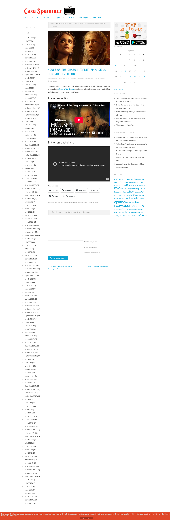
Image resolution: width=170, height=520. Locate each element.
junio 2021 (28, 245)
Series (25, 17)
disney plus (136, 188)
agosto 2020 (29, 279)
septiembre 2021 (31, 235)
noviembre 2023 (31, 148)
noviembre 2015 (31, 469)
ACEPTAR (86, 518)
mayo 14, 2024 (64, 78)
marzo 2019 (29, 336)
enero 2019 (29, 342)
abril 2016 (28, 453)
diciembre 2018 (30, 346)
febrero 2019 (29, 339)
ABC (116, 179)
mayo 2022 (29, 208)
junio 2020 (28, 285)
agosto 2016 (29, 439)
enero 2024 (29, 141)
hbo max (60, 202)
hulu (142, 191)
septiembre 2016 (31, 436)
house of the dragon (70, 202)
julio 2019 (28, 322)
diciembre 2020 (30, 265)
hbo (56, 202)
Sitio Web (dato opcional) (92, 252)
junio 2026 (28, 44)
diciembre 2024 (30, 104)
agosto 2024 (29, 118)
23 (130, 76)
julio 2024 (28, 121)
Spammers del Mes (135, 209)
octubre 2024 (29, 111)
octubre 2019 (29, 312)
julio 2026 (28, 41)
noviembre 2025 (31, 68)
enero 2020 (29, 302)
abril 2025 (28, 91)
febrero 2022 (29, 218)
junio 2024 (28, 125)
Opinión (59, 17)
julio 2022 (28, 202)
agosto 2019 (29, 319)
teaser (121, 212)
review (135, 202)
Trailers (90, 202)
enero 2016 (29, 463)
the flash (136, 212)
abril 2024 (28, 131)
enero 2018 (29, 382)
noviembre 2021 (31, 228)
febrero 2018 (29, 379)
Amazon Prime (133, 179)
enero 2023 (29, 182)
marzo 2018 (29, 376)
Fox (144, 188)
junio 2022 (28, 205)
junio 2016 (28, 446)
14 (121, 71)
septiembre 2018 (31, 356)
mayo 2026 (29, 48)
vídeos (95, 202)
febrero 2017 (29, 419)
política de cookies (151, 514)
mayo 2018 (29, 369)
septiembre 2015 (31, 476)
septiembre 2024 (31, 115)
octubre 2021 (29, 232)
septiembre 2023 (31, 155)
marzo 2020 (29, 295)
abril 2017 (28, 413)
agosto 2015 (29, 480)
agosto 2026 (29, 38)
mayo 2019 (29, 329)
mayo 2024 (29, 128)
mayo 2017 (29, 409)
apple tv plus (138, 182)
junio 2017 (28, 406)
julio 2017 (28, 402)
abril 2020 (28, 292)
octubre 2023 (29, 151)
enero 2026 (29, 61)
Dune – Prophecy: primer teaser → (99, 266)
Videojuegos (83, 17)
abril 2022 (28, 212)
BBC (120, 185)
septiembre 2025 (31, 74)
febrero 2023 (29, 178)
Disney (129, 189)
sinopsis (125, 209)
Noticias (46, 17)
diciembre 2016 (30, 426)
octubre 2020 (29, 272)
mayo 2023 (29, 168)
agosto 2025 (29, 78)
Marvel (134, 194)
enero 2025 (29, 101)
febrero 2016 (29, 459)
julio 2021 (28, 242)
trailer (85, 202)
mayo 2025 (29, 88)
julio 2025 (28, 81)
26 (144, 76)
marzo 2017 (29, 416)
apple (131, 182)
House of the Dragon (91, 78)
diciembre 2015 (30, 466)
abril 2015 (28, 493)
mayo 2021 (29, 249)
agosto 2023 (29, 158)
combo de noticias (137, 185)
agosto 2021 (29, 238)
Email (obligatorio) (90, 247)
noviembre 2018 (31, 349)
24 (135, 76)
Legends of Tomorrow (122, 195)
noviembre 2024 (31, 108)
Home (58, 23)
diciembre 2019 (30, 305)
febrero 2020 (29, 299)
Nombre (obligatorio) (91, 242)
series (130, 205)
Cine (36, 17)
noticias (80, 202)
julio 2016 (28, 443)
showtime (117, 209)
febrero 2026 (29, 58)
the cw (129, 212)
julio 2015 (28, 483)
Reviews (119, 206)
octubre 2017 (29, 393)
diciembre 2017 (30, 386)
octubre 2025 (29, 71)
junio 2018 (28, 366)
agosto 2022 (29, 198)
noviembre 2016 (31, 429)
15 (125, 71)
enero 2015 (29, 503)
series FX (140, 206)
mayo (70, 23)
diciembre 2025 (30, 64)
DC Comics (120, 188)
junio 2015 (28, 486)
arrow (116, 185)
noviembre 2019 (31, 309)
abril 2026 (28, 51)
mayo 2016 (29, 449)
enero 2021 (29, 262)
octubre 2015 (29, 473)
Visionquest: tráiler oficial (125, 125)
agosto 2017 (29, 399)
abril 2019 (28, 332)
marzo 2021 (29, 255)
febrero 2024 (29, 138)
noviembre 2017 (31, 389)
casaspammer (52, 78)
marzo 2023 (29, 175)
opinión (120, 201)
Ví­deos (71, 17)
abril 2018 (28, 372)
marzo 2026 (29, 54)
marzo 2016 (29, 456)
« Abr (116, 89)
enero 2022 (29, 222)
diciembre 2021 (30, 225)
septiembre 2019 (31, 315)
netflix (128, 198)
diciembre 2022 (30, 185)
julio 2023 (28, 161)
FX (115, 191)
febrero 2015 (29, 500)
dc (144, 185)
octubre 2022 (29, 192)
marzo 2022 (29, 215)
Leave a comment (77, 78)
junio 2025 (28, 84)
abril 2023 (28, 171)
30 (130, 82)
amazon (122, 179)
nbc (123, 199)
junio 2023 (28, 165)
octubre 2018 (29, 352)
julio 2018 (28, 362)
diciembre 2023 (30, 145)
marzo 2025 (29, 95)
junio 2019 (28, 326)
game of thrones (123, 192)
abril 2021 (28, 252)
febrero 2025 (29, 98)
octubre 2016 (29, 433)
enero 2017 (29, 423)
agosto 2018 (29, 359)
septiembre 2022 (31, 195)
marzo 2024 (29, 135)
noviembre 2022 (31, 188)
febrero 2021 (29, 259)
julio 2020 (28, 282)
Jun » (121, 89)
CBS (124, 185)
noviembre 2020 (31, 269)
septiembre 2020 (31, 275)
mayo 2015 (29, 490)
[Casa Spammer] (49, 10)
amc (126, 182)
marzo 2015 (29, 496)
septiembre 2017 (31, 396)
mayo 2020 (29, 289)
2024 (64, 23)
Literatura (97, 17)
